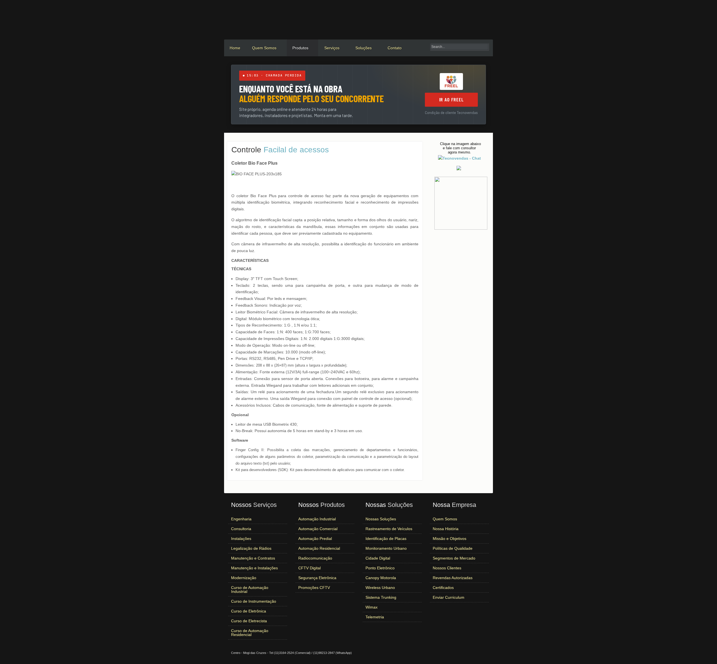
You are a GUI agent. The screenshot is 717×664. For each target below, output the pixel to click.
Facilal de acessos (280, 149)
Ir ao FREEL (451, 99)
